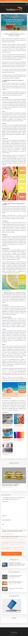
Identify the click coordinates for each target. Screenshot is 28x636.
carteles (24, 156)
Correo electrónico (6, 520)
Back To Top (13, 634)
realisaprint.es (22, 410)
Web (3, 524)
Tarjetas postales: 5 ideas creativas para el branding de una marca (13, 543)
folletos (18, 156)
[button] (26, 3)
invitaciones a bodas (7, 371)
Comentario (5, 501)
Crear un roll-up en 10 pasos (15, 588)
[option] (14, 478)
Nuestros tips (14, 32)
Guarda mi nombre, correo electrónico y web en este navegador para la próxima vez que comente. (14, 531)
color (6, 410)
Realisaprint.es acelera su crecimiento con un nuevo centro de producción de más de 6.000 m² (16, 564)
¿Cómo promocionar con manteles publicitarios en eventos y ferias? (13, 548)
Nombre (4, 515)
